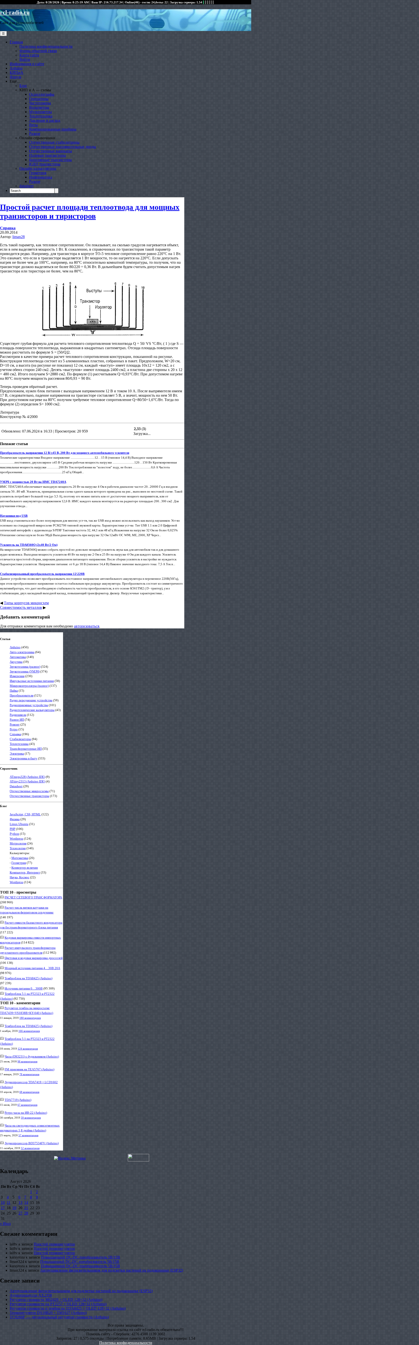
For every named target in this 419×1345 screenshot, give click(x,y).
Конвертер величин (24, 867)
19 (14, 1208)
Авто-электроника (22, 652)
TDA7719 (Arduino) (18, 1100)
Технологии (18, 848)
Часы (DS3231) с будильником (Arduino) (32, 1056)
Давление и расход (44, 120)
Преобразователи (21, 695)
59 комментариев (31, 1117)
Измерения (17, 676)
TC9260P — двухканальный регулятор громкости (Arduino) (59, 1317)
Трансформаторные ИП (26, 748)
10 (3, 1202)
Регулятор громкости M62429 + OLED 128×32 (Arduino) (56, 1300)
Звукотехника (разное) (25, 666)
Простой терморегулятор (54, 1244)
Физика (15, 819)
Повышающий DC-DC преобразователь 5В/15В (80, 1257)
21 (26, 1208)
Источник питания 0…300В (24, 988)
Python (14, 833)
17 (3, 1208)
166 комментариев (29, 1030)
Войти (24, 59)
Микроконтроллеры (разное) (29, 686)
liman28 (18, 237)
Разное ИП (17, 719)
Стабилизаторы (20, 739)
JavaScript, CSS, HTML (25, 814)
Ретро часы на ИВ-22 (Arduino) (26, 1112)
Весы (33, 125)
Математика (19, 858)
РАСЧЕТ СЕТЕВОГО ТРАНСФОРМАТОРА (33, 897)
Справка (8, 228)
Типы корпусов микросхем (26, 603)
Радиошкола (18, 715)
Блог (23, 86)
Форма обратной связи (38, 51)
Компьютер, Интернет (25, 872)
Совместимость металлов (21, 607)
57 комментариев (28, 1135)
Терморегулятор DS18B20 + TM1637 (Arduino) (48, 1313)
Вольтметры (39, 107)
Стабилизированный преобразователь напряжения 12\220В (42, 574)
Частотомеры (40, 103)
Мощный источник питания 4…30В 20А (32, 968)
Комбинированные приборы (52, 129)
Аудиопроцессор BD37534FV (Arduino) (32, 1143)
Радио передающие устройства (31, 700)
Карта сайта (29, 55)
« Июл (5, 1223)
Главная (16, 42)
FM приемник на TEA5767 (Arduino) (29, 1069)
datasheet (26, 186)
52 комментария (30, 1148)
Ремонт (15, 724)
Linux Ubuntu (19, 824)
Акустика (16, 662)
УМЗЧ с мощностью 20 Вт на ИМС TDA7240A (33, 482)
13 (20, 1202)
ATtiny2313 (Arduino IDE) (27, 781)
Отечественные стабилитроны (54, 142)
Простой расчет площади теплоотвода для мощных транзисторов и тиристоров (89, 211)
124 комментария (28, 1048)
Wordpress (16, 838)
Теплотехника (40, 116)
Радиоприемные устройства (29, 705)
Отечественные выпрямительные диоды (62, 147)
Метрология (18, 843)
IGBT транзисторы (44, 164)
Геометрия (37, 173)
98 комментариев (27, 1061)
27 (20, 1213)
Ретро (14, 729)
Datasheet (16, 786)
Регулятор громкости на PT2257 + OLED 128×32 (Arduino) (58, 1304)
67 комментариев (27, 1104)
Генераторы (38, 99)
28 (26, 1213)
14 (26, 1202)
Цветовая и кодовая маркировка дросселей (34, 958)
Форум (15, 77)
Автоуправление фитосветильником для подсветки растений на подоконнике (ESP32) (111, 1270)
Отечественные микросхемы (29, 791)
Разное (34, 133)
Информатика (40, 177)
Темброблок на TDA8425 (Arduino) (28, 978)
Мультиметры (40, 112)
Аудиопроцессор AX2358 (31, 1295)
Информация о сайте (27, 64)
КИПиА (16, 72)
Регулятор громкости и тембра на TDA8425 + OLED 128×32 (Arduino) (68, 1308)
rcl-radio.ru (15, 12)
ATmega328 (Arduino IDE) (27, 777)
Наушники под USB (14, 516)
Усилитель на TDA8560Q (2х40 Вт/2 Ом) (28, 545)
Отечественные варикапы (50, 151)
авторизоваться (86, 626)
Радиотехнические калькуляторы (32, 710)
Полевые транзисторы (47, 155)
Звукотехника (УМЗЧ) (25, 671)
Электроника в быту (23, 758)
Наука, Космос (19, 877)
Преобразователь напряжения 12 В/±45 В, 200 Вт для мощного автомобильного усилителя (64, 453)
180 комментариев (30, 1017)
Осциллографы (41, 94)
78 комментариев (29, 1074)
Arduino (16, 68)
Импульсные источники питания (32, 681)
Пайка (14, 690)
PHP (12, 829)
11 (8, 1202)
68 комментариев (29, 1091)
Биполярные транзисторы (50, 160)
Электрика (17, 753)
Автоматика (18, 657)
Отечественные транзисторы (29, 796)
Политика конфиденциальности (46, 46)
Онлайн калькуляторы (37, 168)
